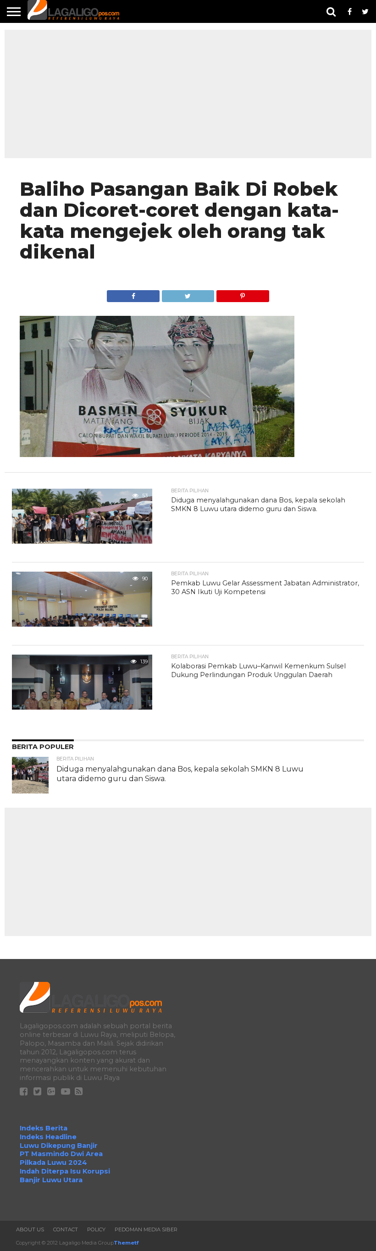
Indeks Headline (48, 1137)
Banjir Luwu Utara (51, 1180)
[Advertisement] (188, 94)
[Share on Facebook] (133, 293)
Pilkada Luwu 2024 (53, 1162)
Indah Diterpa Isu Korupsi (65, 1171)
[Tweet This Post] (187, 293)
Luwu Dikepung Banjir (59, 1145)
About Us (30, 1229)
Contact (65, 1229)
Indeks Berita (43, 1128)
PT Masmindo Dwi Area (61, 1154)
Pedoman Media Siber (146, 1229)
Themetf (126, 1243)
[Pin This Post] (242, 293)
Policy (96, 1229)
